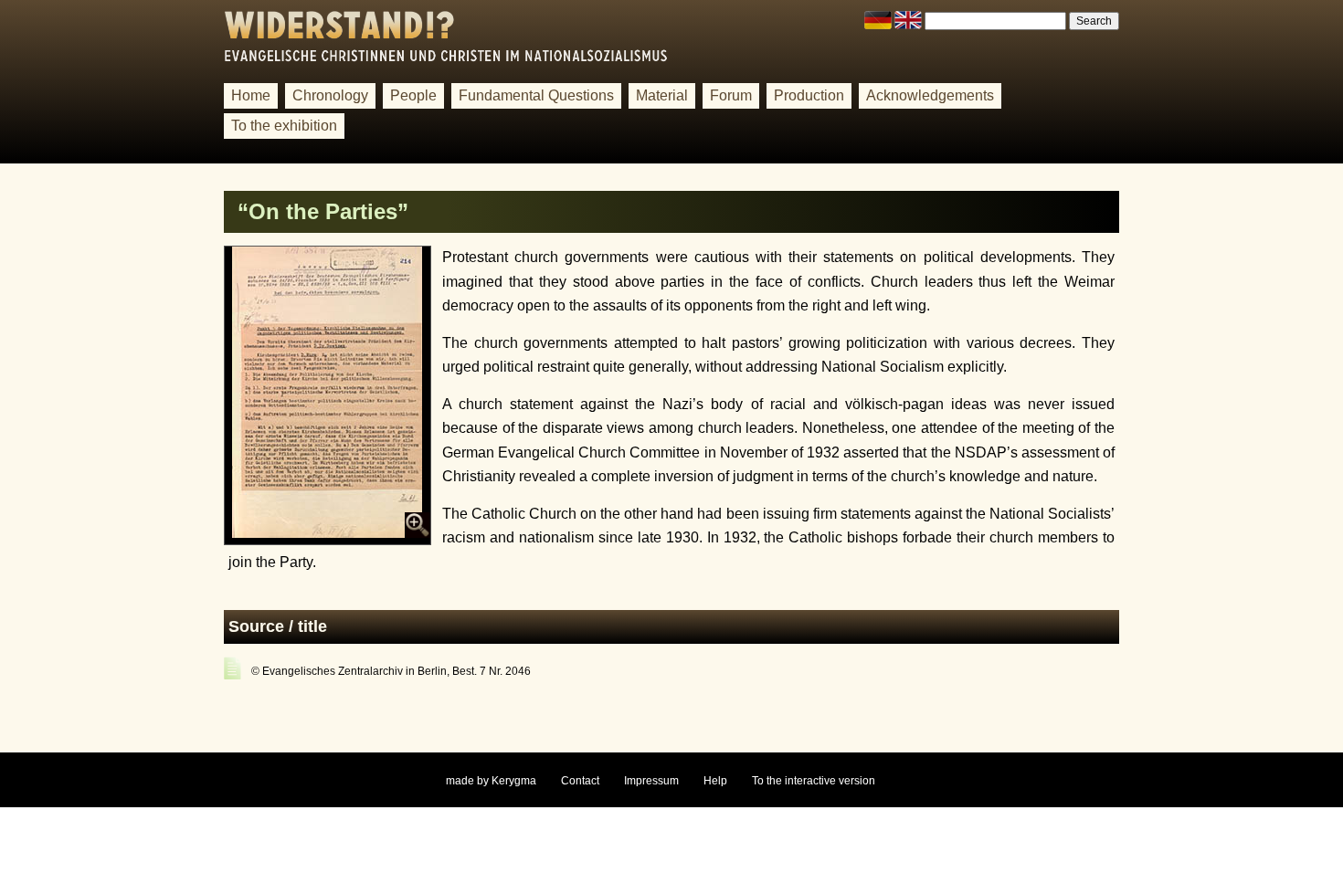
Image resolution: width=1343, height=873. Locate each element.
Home (250, 95)
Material (662, 95)
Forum (731, 95)
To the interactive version (813, 780)
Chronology (330, 95)
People (413, 95)
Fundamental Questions (536, 95)
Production (809, 95)
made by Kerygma (491, 780)
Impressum (651, 780)
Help (715, 780)
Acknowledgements (930, 95)
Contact (580, 780)
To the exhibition (284, 125)
